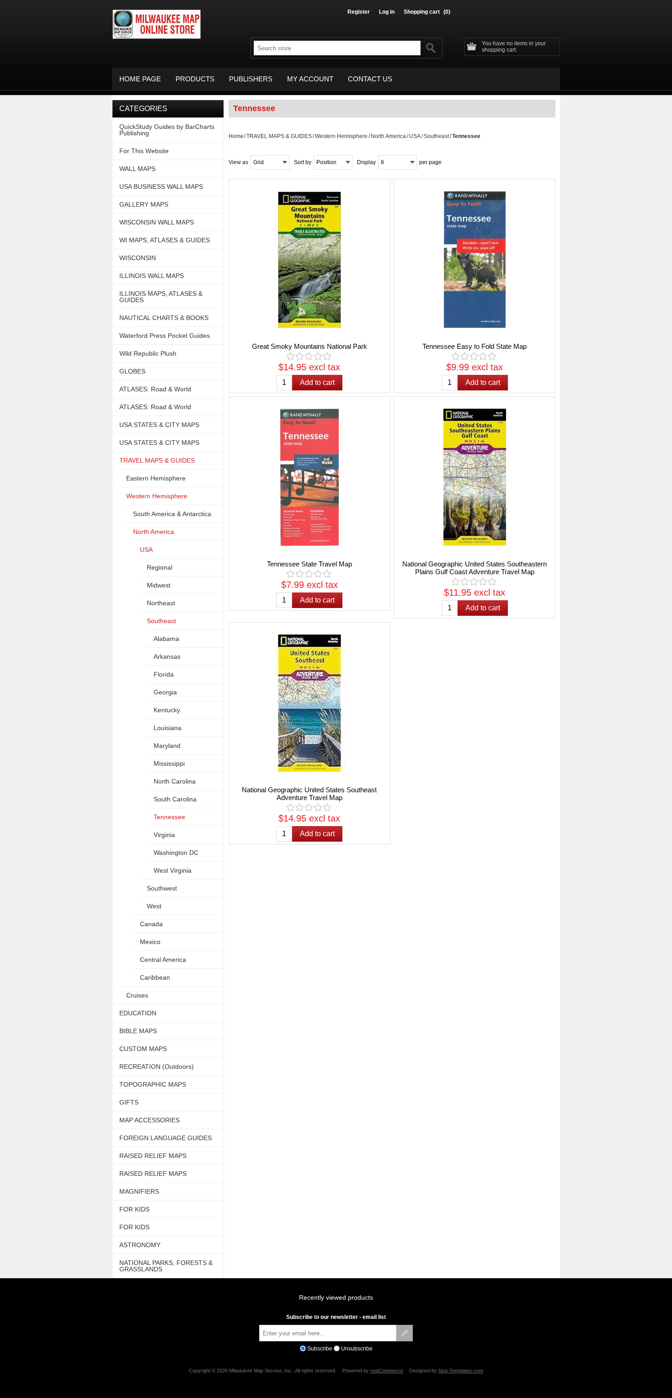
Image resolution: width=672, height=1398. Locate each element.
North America (388, 136)
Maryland (167, 745)
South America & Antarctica (172, 514)
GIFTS (129, 1102)
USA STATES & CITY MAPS (159, 424)
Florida (164, 674)
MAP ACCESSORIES (149, 1120)
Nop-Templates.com (460, 1370)
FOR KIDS (134, 1209)
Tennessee (169, 817)
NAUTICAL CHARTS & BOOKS (163, 317)
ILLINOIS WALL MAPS (151, 275)
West (154, 906)
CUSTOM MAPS (143, 1048)
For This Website (144, 151)
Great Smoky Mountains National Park (309, 346)
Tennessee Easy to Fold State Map (474, 346)
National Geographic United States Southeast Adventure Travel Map (309, 793)
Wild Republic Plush (147, 353)
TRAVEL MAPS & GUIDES (279, 136)
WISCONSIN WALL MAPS (156, 222)
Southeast (436, 136)
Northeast (161, 603)
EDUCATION (137, 1013)
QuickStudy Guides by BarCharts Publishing (166, 130)
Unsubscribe (357, 1348)
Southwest (162, 888)
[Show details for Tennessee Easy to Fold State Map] (474, 259)
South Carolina (175, 799)
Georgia (165, 692)
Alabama (166, 638)
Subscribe (319, 1348)
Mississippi (169, 763)
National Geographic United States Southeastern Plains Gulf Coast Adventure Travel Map (474, 568)
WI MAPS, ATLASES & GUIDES (164, 240)
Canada (151, 924)
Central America (163, 959)
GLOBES (132, 371)
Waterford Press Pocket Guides (164, 335)
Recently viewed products (336, 1297)
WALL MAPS (137, 168)
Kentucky (167, 710)
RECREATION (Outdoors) (156, 1066)
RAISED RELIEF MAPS (153, 1155)
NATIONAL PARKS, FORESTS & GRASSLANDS (166, 1266)
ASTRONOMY (139, 1245)
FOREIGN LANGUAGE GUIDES (165, 1138)
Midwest (159, 585)
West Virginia (173, 870)
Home (236, 136)
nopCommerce (386, 1370)
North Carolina (175, 781)
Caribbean (155, 977)
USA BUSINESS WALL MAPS (161, 186)
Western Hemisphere (341, 136)
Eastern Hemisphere (156, 478)
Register (358, 12)
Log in (387, 12)
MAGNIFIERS (139, 1191)
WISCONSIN (137, 257)
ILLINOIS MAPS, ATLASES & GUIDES (161, 297)
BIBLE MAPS (138, 1031)
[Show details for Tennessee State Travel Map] (309, 477)
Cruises (137, 995)
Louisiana (167, 727)
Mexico (150, 941)
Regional (159, 567)
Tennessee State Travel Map (309, 564)
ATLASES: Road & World (155, 389)
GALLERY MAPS (143, 204)
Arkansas (167, 656)
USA (415, 136)
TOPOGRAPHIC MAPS (152, 1084)
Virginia (164, 834)
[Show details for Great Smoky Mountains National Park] (309, 259)
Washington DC (176, 852)
